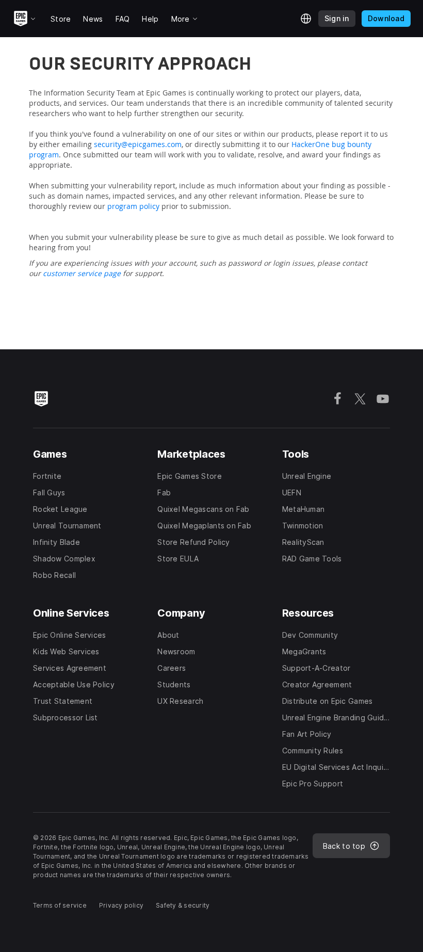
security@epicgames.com (138, 144)
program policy (133, 206)
